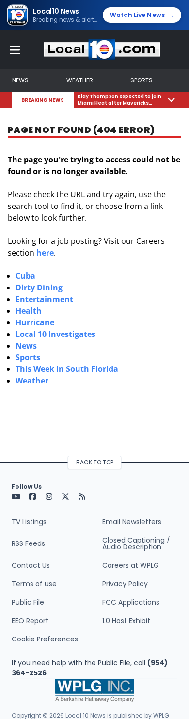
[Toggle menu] (15, 49)
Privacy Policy (125, 583)
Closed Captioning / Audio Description (136, 543)
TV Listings (29, 521)
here (45, 252)
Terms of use (34, 583)
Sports (141, 80)
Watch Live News (142, 14)
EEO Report (30, 620)
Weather (79, 80)
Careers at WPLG (130, 565)
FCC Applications (130, 602)
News (20, 80)
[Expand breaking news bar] (171, 99)
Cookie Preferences (45, 639)
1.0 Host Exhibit (126, 620)
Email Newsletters (131, 521)
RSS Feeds (28, 543)
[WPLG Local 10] (102, 49)
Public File (28, 602)
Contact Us (31, 565)
